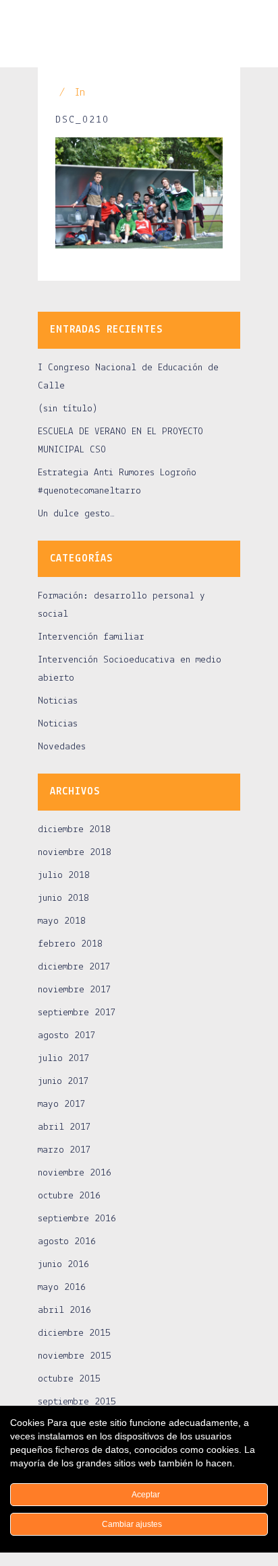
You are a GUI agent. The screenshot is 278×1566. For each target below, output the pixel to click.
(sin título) (68, 409)
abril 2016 (64, 1310)
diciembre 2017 (74, 967)
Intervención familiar (91, 637)
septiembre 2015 (77, 1402)
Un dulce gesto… (76, 514)
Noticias (58, 701)
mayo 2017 (62, 1104)
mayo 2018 (62, 921)
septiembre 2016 (77, 1219)
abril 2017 (64, 1127)
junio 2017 (63, 1082)
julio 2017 (64, 1059)
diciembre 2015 (74, 1333)
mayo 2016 (62, 1288)
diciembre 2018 (74, 830)
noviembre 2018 (74, 853)
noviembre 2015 (74, 1356)
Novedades (62, 747)
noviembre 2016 (74, 1173)
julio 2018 (64, 876)
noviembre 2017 (74, 990)
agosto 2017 (67, 1036)
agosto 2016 (67, 1242)
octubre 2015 (69, 1379)
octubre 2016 (69, 1196)
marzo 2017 (64, 1150)
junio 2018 (63, 898)
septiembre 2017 (77, 1013)
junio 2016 (63, 1265)
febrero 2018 (70, 944)
